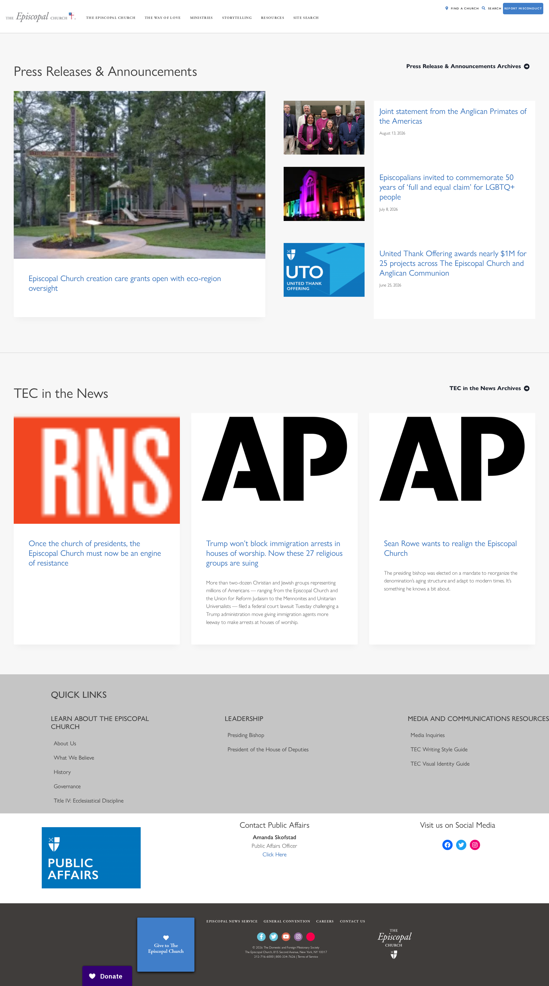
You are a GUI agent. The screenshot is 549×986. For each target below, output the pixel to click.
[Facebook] (261, 936)
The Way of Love (163, 18)
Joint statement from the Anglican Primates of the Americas (452, 116)
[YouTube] (286, 936)
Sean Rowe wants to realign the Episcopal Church (450, 548)
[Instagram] (298, 936)
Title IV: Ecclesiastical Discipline (89, 800)
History (62, 771)
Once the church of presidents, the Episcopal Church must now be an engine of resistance (95, 553)
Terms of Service (308, 957)
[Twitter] (273, 936)
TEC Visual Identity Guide (440, 763)
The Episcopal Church (111, 18)
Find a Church (465, 8)
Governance (67, 786)
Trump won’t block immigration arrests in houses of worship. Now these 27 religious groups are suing (274, 553)
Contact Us (352, 921)
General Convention (287, 921)
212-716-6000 (264, 957)
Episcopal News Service (232, 921)
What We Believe (74, 757)
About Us (65, 743)
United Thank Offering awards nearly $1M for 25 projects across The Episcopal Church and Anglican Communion (453, 263)
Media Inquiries (428, 735)
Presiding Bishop (246, 735)
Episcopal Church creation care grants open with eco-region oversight (125, 283)
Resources (272, 18)
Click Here (274, 854)
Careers (325, 921)
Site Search (306, 18)
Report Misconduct (523, 8)
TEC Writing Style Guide (439, 749)
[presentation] (139, 175)
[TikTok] (310, 936)
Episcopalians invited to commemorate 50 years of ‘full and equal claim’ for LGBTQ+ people (447, 186)
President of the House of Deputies (268, 749)
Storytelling (237, 18)
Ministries (201, 18)
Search (495, 8)
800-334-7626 (285, 957)
